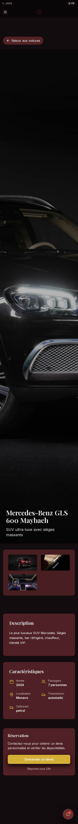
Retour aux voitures (26, 41)
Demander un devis (39, 759)
